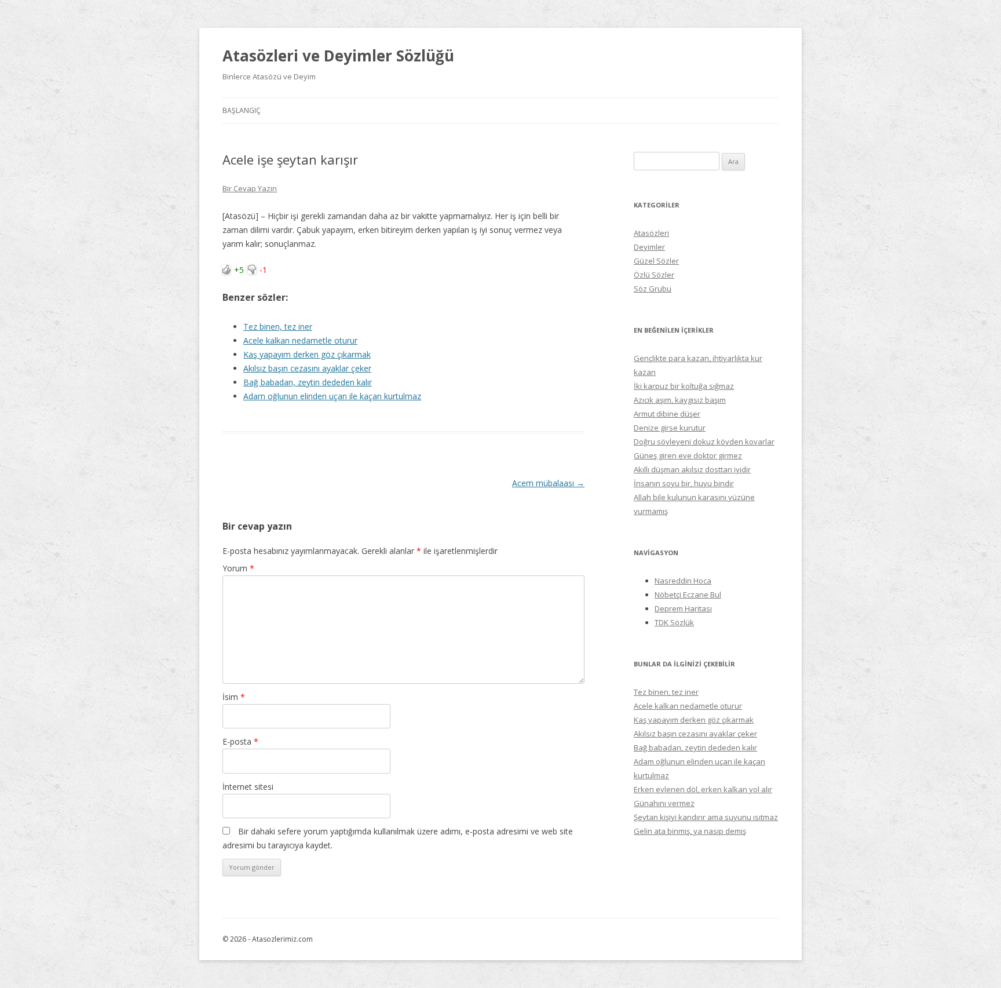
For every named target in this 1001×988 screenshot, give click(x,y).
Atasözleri (651, 233)
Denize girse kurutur (670, 427)
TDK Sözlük (674, 622)
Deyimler (649, 247)
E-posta (240, 741)
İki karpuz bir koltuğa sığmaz (684, 386)
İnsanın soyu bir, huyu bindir (684, 483)
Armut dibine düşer (667, 414)
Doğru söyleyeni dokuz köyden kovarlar (704, 441)
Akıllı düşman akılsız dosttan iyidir (692, 469)
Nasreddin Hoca (683, 580)
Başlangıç (241, 110)
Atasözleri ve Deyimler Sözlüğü (338, 55)
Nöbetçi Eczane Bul (688, 594)
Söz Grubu (652, 288)
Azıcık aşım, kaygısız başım (680, 400)
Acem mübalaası (548, 482)
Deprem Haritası (683, 608)
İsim (233, 696)
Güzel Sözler (656, 261)
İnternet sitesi (247, 786)
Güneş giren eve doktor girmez (688, 455)
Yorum (238, 568)
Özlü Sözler (654, 274)
